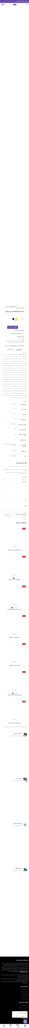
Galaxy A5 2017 (9, 341)
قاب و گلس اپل (25, 997)
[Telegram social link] (6, 346)
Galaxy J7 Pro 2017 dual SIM (14, 579)
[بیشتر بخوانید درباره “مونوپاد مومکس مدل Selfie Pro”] (15, 719)
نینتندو (14, 967)
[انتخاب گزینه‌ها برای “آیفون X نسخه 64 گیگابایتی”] (15, 662)
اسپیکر (23, 966)
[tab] (19, 349)
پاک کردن (15, 320)
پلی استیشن (18, 967)
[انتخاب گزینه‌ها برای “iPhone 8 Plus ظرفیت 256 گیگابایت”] (15, 546)
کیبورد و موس (25, 999)
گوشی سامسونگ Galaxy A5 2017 (15, 342)
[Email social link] (13, 346)
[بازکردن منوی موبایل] (27, 4)
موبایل (19, 307)
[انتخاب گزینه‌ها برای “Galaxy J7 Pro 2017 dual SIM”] (15, 574)
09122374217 (20, 977)
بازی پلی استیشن (24, 1005)
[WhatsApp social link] (8, 346)
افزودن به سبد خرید (13, 327)
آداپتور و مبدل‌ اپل (24, 992)
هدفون (26, 966)
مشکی (12, 456)
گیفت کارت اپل (25, 989)
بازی (13, 963)
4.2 (15, 419)
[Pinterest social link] (12, 346)
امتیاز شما (24, 477)
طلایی (15, 456)
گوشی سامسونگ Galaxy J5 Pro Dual (15, 609)
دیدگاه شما (24, 482)
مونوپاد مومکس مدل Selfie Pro (15, 723)
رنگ (22, 319)
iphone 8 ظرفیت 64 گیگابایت (14, 637)
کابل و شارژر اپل (25, 994)
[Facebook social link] (17, 346)
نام (26, 499)
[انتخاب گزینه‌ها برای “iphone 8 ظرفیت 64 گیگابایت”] (15, 634)
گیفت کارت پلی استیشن (23, 1008)
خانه (23, 307)
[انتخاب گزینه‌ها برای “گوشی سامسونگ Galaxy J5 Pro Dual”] (15, 604)
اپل (3, 966)
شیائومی (22, 967)
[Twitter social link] (15, 346)
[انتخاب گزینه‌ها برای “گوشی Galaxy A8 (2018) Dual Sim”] (15, 690)
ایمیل (25, 506)
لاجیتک (26, 967)
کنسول (10, 963)
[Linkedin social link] (10, 346)
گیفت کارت (19, 966)
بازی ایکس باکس (24, 1010)
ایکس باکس (9, 967)
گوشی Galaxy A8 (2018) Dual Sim (14, 695)
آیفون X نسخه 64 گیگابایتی (14, 665)
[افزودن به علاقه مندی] (13, 546)
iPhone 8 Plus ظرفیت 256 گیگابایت (14, 550)
